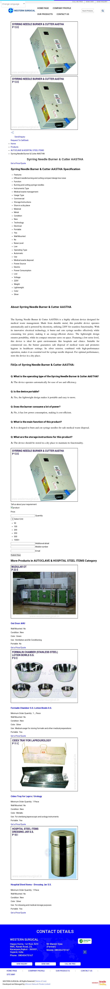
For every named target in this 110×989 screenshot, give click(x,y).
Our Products (45, 14)
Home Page (43, 8)
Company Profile (62, 8)
